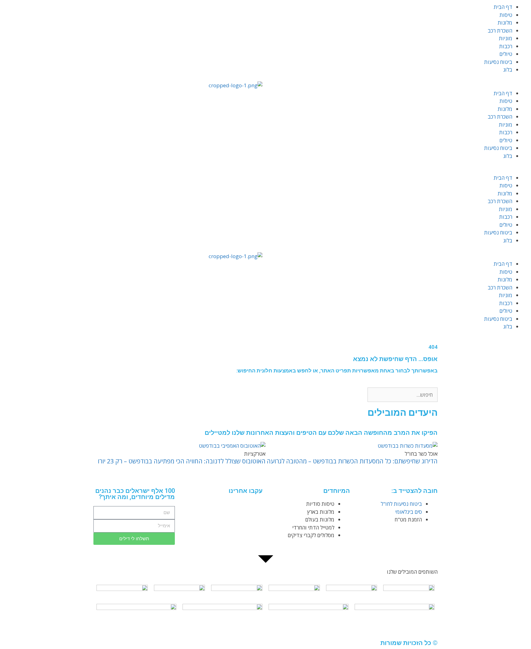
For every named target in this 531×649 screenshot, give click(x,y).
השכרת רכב (500, 30)
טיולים (505, 53)
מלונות (505, 22)
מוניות (505, 38)
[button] (398, 85)
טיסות (505, 14)
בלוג (507, 69)
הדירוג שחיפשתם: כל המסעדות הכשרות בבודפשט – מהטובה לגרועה (352, 461)
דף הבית (503, 6)
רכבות (505, 46)
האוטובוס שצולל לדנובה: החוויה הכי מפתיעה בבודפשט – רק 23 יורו (182, 461)
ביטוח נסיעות (498, 61)
